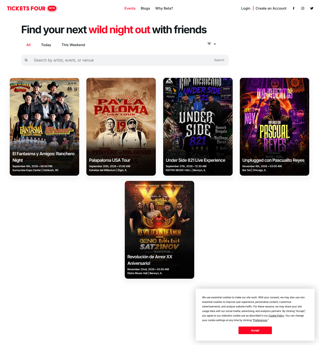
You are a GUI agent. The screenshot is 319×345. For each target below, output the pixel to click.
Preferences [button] (260, 320)
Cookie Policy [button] (276, 315)
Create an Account (271, 8)
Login (245, 8)
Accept (255, 330)
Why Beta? (164, 8)
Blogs (145, 8)
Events (129, 8)
